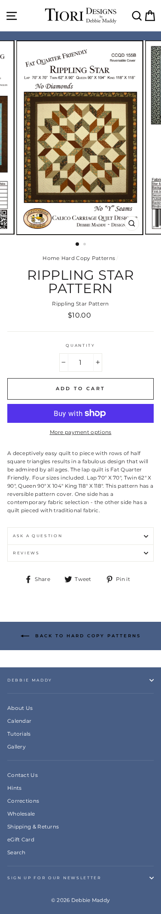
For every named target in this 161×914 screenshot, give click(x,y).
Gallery (16, 746)
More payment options (81, 432)
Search (16, 852)
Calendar (19, 721)
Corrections (23, 801)
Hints (14, 788)
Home (51, 258)
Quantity (80, 345)
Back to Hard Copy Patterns (87, 636)
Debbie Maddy (29, 680)
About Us (20, 708)
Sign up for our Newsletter (54, 877)
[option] (80, 137)
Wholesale (21, 813)
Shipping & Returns (33, 826)
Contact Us (22, 775)
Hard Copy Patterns (88, 258)
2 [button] (85, 245)
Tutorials (19, 734)
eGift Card (20, 839)
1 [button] (78, 244)
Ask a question (38, 535)
